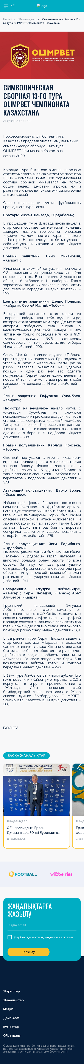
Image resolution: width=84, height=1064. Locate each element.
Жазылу (28, 952)
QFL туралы (12, 1035)
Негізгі (7, 19)
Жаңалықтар (27, 19)
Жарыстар (11, 991)
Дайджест (11, 1018)
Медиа (8, 1009)
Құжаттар (11, 1027)
